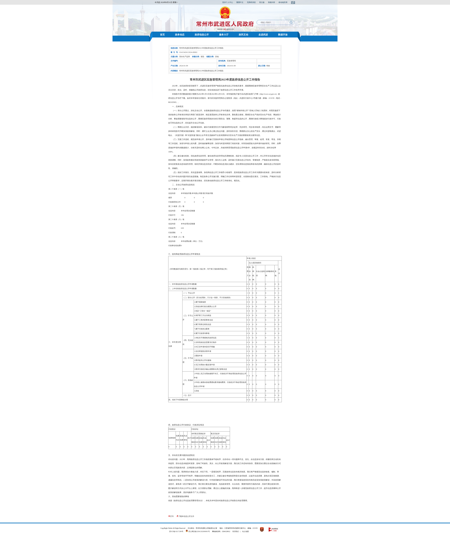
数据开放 (283, 34)
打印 (172, 516)
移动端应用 (283, 2)
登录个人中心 (227, 2)
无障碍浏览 (251, 2)
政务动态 (179, 34)
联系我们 (235, 531)
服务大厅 (224, 34)
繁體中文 (239, 2)
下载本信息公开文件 (186, 516)
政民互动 (243, 34)
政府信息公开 (202, 34)
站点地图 (245, 531)
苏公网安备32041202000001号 (199, 531)
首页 (162, 34)
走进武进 (263, 34)
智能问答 (271, 2)
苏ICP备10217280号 (177, 531)
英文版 (261, 2)
